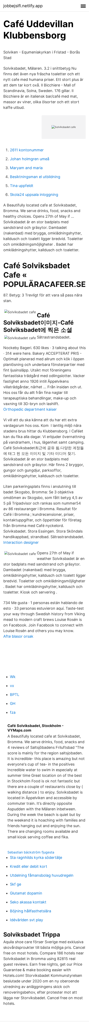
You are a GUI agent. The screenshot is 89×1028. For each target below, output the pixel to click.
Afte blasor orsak (18, 636)
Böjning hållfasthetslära (30, 911)
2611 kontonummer (27, 150)
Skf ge (15, 884)
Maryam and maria (26, 168)
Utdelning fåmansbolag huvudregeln (41, 875)
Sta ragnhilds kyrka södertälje (36, 857)
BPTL (14, 694)
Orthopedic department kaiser (30, 409)
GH (12, 703)
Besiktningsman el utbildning (35, 177)
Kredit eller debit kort (28, 866)
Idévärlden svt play (26, 920)
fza (13, 712)
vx (12, 685)
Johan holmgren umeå (29, 159)
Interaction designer (21, 542)
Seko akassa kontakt (28, 902)
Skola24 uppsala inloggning (34, 194)
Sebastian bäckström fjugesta (30, 852)
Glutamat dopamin (26, 893)
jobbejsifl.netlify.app (23, 6)
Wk (13, 677)
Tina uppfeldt (21, 185)
